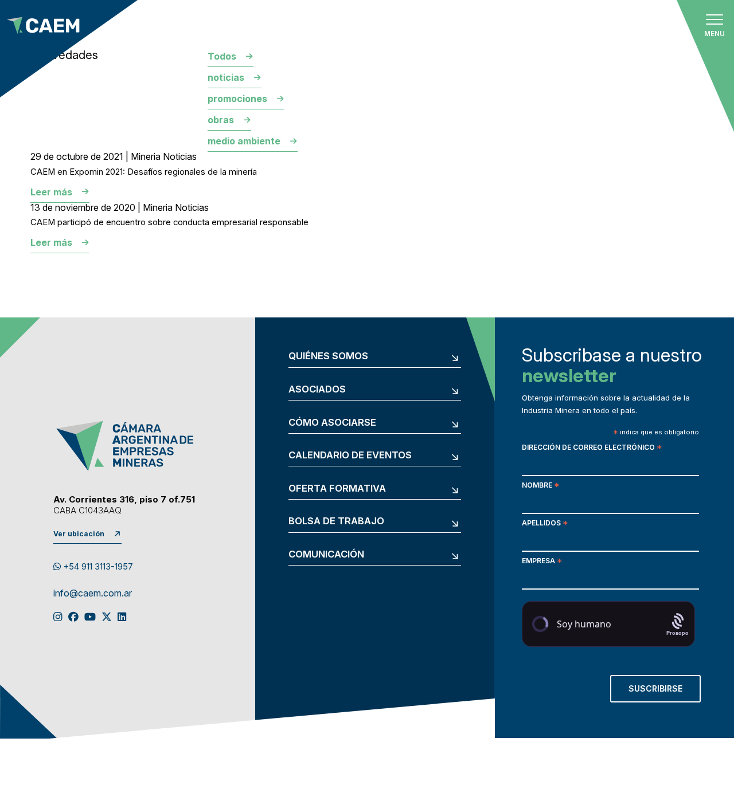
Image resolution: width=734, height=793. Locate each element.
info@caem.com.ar (92, 593)
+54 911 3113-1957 (97, 567)
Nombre (540, 486)
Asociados (317, 389)
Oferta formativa (337, 488)
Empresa (542, 561)
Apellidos (545, 524)
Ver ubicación (78, 533)
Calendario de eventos (350, 455)
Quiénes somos (328, 356)
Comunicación (326, 554)
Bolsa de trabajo (336, 521)
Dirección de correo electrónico (592, 448)
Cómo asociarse (332, 422)
